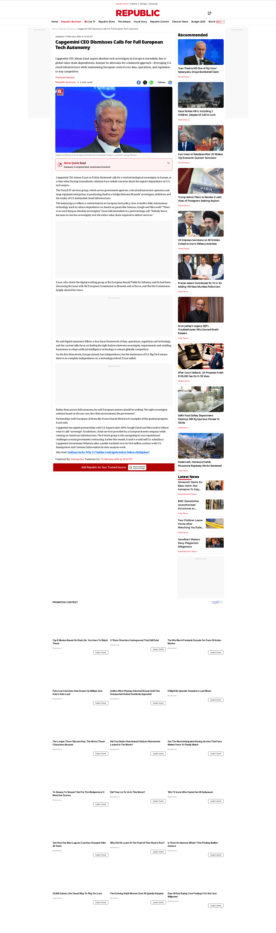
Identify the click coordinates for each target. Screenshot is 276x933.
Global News (184, 381)
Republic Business (65, 82)
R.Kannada (153, 4)
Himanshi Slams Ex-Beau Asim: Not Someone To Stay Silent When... (190, 487)
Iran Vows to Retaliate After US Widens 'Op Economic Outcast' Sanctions (200, 156)
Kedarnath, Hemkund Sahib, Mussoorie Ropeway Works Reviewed (200, 464)
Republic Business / (68, 29)
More (218, 21)
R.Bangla (143, 4)
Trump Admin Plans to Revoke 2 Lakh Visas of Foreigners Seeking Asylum (200, 199)
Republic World (122, 4)
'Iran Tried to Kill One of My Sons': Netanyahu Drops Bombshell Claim (198, 70)
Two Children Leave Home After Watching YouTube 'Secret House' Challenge (190, 527)
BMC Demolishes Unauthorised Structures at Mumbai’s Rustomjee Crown (191, 508)
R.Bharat (133, 4)
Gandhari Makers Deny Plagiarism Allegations (189, 543)
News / (55, 29)
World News (183, 77)
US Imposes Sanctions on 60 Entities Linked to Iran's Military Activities (199, 242)
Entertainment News (187, 494)
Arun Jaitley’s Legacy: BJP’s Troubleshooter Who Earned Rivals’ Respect (198, 329)
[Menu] (208, 13)
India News (183, 292)
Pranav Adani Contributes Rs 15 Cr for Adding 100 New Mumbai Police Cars (200, 285)
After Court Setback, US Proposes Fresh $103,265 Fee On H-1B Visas (201, 374)
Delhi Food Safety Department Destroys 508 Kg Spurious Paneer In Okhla (199, 419)
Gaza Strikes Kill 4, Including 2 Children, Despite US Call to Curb (196, 113)
